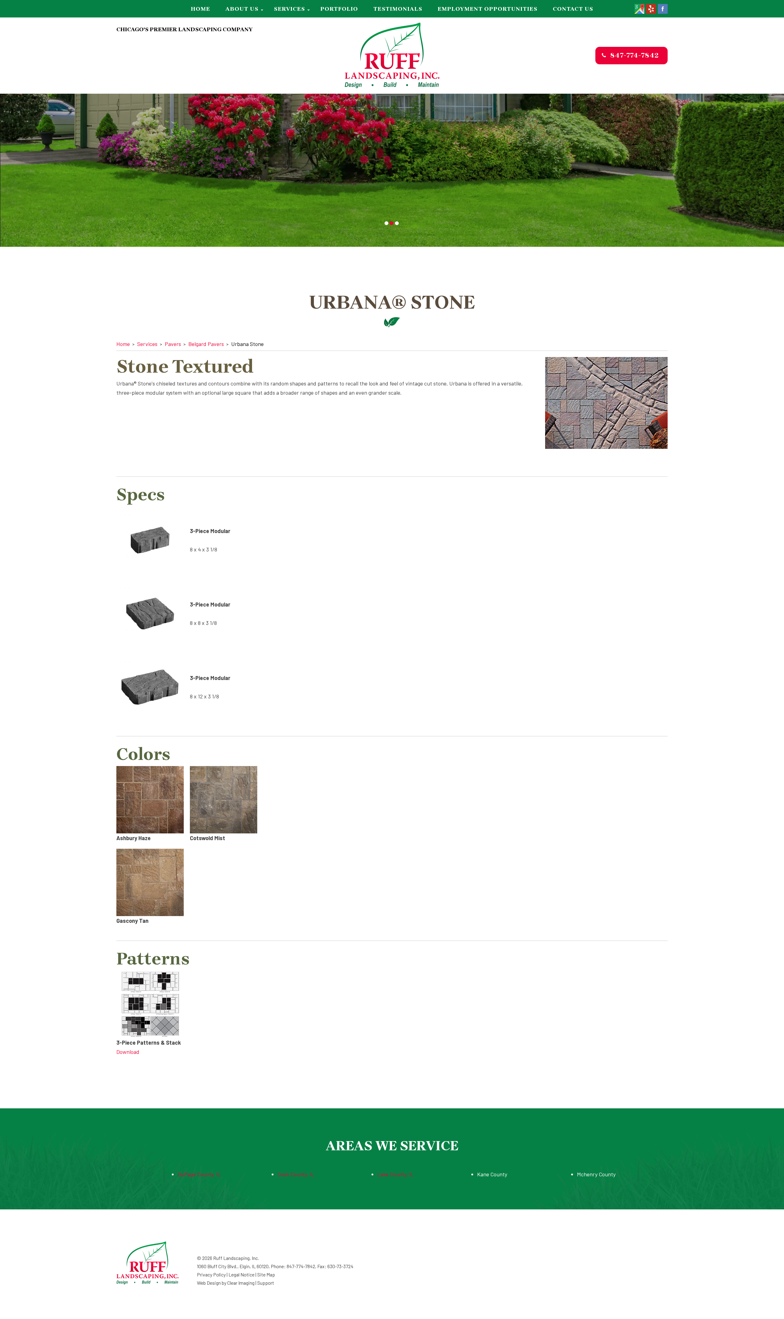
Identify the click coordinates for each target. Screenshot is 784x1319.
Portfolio (339, 9)
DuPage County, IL (199, 1174)
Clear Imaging (240, 1283)
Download (127, 1051)
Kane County (492, 1174)
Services (289, 9)
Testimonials (397, 9)
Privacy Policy (211, 1274)
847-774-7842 (634, 55)
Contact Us (573, 9)
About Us (241, 9)
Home (200, 9)
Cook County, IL (295, 1174)
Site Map (266, 1274)
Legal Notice (241, 1274)
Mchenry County (596, 1174)
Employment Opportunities (487, 9)
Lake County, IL (395, 1174)
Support (265, 1283)
